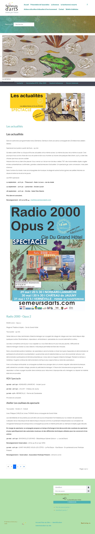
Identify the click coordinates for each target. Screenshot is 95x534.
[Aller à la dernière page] (24, 467)
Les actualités (14, 126)
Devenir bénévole (72, 83)
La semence (6, 79)
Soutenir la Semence (56, 83)
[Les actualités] (47, 107)
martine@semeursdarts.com (41, 200)
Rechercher (9, 24)
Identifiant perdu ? (62, 510)
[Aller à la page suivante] (20, 467)
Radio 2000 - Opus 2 (18, 316)
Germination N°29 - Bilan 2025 (36, 83)
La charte (20, 83)
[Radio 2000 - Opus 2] (47, 258)
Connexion (72, 502)
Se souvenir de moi (62, 494)
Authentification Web (74, 500)
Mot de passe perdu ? (63, 507)
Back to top (85, 523)
